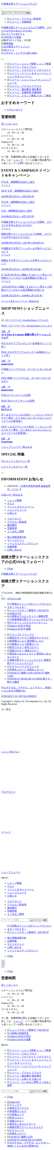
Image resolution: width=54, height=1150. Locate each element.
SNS (3, 963)
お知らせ (12, 513)
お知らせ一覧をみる (12, 495)
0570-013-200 (14, 598)
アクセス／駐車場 (16, 522)
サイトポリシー (15, 540)
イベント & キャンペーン (20, 506)
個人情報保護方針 (16, 537)
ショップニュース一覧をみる (16, 447)
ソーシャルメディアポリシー (22, 543)
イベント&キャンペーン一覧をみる (20, 301)
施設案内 (12, 525)
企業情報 (12, 546)
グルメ (10, 503)
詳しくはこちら (9, 124)
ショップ (18, 160)
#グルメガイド (15, 109)
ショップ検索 (14, 500)
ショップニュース (16, 510)
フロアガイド (14, 518)
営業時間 (12, 528)
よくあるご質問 (15, 531)
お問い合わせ (14, 550)
